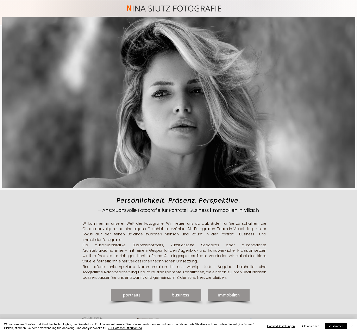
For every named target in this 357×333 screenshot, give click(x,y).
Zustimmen (336, 326)
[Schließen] (352, 326)
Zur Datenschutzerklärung (125, 328)
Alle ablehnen (310, 326)
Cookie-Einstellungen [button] (281, 326)
